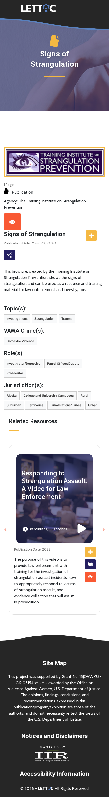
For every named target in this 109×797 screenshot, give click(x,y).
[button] (5, 530)
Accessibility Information (54, 773)
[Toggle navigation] (13, 8)
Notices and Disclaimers (54, 735)
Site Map (55, 663)
